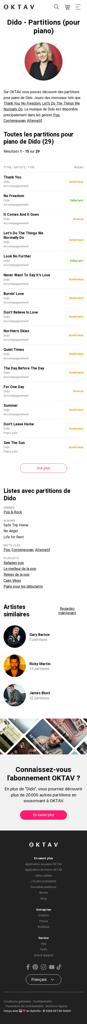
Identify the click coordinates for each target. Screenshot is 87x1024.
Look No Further (17, 256)
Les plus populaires (43, 881)
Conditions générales (17, 1001)
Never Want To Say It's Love (27, 275)
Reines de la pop (16, 574)
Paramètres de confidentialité (24, 1006)
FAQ (43, 943)
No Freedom (31, 103)
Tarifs (43, 949)
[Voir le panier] (67, 7)
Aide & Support (43, 955)
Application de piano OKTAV (43, 864)
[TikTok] (59, 968)
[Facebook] (28, 968)
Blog (44, 898)
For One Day (14, 387)
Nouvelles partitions (43, 887)
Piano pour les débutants (23, 586)
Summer (11, 405)
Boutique (43, 926)
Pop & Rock (13, 512)
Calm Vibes (12, 580)
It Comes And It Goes (21, 214)
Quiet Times (14, 349)
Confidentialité (42, 1001)
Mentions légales (57, 1006)
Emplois (43, 915)
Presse (43, 921)
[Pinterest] (35, 968)
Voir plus (43, 468)
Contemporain (14, 121)
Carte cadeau (43, 875)
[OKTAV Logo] (19, 7)
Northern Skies (16, 331)
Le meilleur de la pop (20, 569)
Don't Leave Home (19, 424)
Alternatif (34, 121)
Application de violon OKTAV (43, 869)
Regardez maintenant (67, 610)
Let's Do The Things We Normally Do (23, 235)
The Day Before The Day (24, 368)
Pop (56, 115)
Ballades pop (14, 563)
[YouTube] (52, 968)
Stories (43, 892)
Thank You (12, 103)
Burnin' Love (14, 294)
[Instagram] (43, 968)
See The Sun (14, 443)
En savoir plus (43, 815)
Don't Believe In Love (21, 312)
